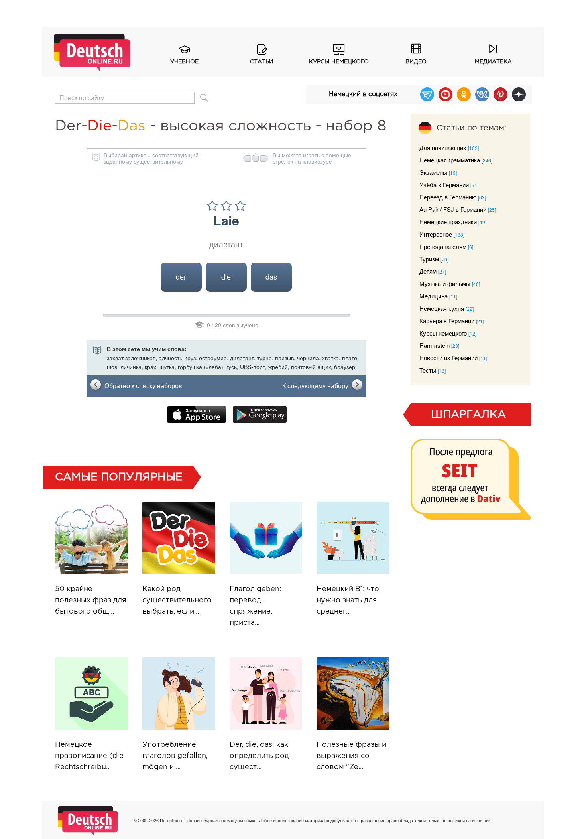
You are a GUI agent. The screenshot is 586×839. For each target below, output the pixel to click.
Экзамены (433, 172)
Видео (416, 61)
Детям (428, 271)
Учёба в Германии (444, 184)
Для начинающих (442, 147)
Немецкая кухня (441, 308)
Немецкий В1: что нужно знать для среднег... (348, 600)
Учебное (184, 61)
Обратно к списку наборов (143, 385)
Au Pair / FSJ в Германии (452, 209)
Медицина (433, 296)
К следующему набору (315, 385)
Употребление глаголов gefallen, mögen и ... (175, 756)
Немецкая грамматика (449, 160)
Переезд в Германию (447, 197)
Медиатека (493, 61)
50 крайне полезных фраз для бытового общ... (90, 600)
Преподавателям (442, 246)
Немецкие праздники (448, 221)
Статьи (261, 61)
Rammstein (434, 345)
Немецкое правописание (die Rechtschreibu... (89, 756)
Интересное (435, 234)
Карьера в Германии (446, 320)
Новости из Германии (448, 357)
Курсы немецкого (339, 61)
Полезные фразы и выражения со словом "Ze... (351, 756)
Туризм (429, 259)
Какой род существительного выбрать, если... (177, 600)
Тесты (427, 370)
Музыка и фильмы (444, 283)
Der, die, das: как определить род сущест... (259, 756)
